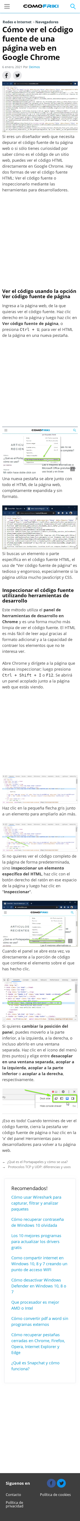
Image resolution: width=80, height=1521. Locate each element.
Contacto (13, 1494)
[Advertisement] (40, 240)
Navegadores (45, 22)
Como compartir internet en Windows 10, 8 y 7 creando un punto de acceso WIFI (39, 1263)
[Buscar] (70, 6)
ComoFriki (41, 5)
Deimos (34, 67)
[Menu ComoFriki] (8, 6)
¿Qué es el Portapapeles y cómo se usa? (37, 1162)
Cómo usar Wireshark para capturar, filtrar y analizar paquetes (36, 1203)
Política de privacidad (14, 1504)
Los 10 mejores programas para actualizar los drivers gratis (36, 1241)
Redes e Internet (17, 22)
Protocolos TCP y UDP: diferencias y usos (39, 1167)
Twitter (17, 75)
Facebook (6, 75)
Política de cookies (55, 1494)
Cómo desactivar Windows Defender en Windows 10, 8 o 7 (38, 1285)
